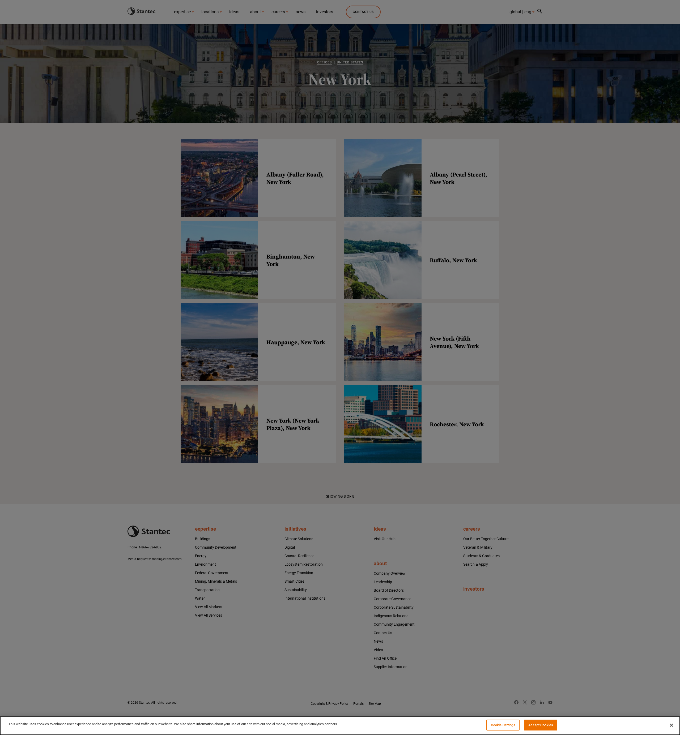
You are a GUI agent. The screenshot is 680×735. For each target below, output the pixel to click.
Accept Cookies (540, 725)
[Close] (671, 725)
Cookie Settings (503, 725)
